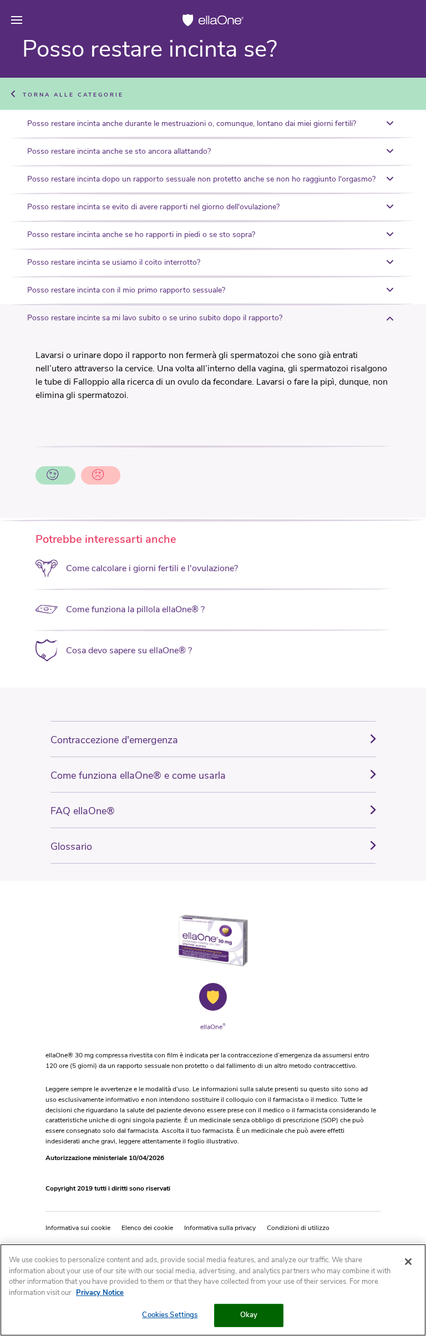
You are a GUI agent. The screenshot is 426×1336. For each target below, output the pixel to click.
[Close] (408, 1261)
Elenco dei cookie (147, 1227)
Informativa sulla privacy (220, 1227)
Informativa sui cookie (77, 1227)
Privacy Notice (100, 1293)
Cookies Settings (169, 1315)
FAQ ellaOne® (82, 811)
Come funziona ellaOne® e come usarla (138, 775)
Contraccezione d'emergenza (114, 740)
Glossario (71, 846)
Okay (249, 1315)
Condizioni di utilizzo (298, 1227)
